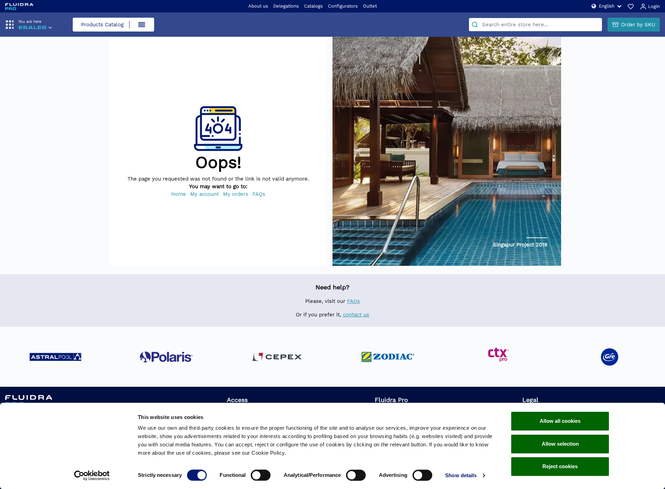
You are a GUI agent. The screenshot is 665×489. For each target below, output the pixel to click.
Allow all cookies (560, 421)
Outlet (370, 6)
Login (653, 6)
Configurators (343, 6)
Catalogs (313, 6)
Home (178, 194)
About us (258, 6)
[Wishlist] (630, 6)
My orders (235, 194)
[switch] (261, 475)
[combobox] (535, 25)
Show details (461, 475)
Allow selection (560, 444)
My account (204, 194)
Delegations (286, 6)
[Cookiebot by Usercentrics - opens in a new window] (92, 475)
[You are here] (32, 28)
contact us (356, 315)
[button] (607, 6)
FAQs (258, 194)
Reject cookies (560, 466)
